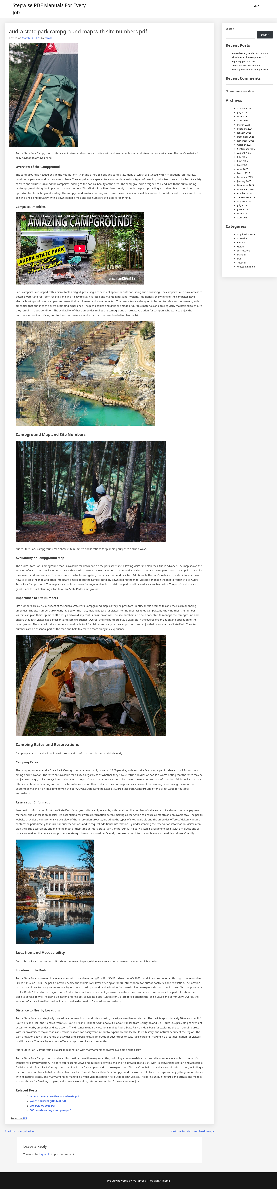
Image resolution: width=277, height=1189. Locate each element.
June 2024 (242, 209)
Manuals (242, 254)
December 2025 (245, 136)
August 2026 (244, 108)
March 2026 (243, 124)
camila (48, 38)
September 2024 (246, 197)
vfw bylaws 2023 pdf (42, 1105)
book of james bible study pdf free (249, 69)
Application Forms (247, 234)
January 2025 (244, 181)
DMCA (255, 6)
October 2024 (244, 193)
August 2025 (244, 152)
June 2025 (242, 160)
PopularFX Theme (159, 1180)
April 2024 (242, 217)
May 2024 (242, 213)
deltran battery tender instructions (249, 53)
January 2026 (244, 132)
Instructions (243, 250)
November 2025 (245, 140)
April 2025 (242, 169)
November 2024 (245, 189)
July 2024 (242, 205)
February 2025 (245, 177)
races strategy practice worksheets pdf (54, 1096)
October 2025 (244, 144)
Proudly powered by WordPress (127, 1180)
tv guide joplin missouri (243, 61)
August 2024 (244, 201)
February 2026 (245, 128)
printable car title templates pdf (248, 57)
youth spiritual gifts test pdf (48, 1101)
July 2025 (242, 156)
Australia (242, 238)
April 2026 (242, 120)
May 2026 (242, 116)
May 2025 (242, 164)
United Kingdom (246, 266)
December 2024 (245, 185)
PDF (25, 1118)
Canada (241, 242)
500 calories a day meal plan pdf (50, 1110)
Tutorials (242, 262)
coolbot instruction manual (245, 65)
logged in (44, 1154)
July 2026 (242, 112)
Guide (240, 246)
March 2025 (243, 173)
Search (230, 28)
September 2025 (246, 148)
